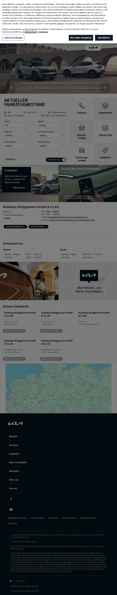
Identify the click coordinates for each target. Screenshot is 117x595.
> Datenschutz (29, 32)
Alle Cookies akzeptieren (81, 38)
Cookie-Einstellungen (13, 38)
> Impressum (42, 32)
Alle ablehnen (104, 38)
